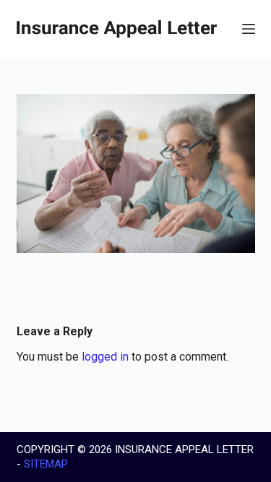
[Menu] (248, 28)
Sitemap (46, 463)
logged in (105, 356)
